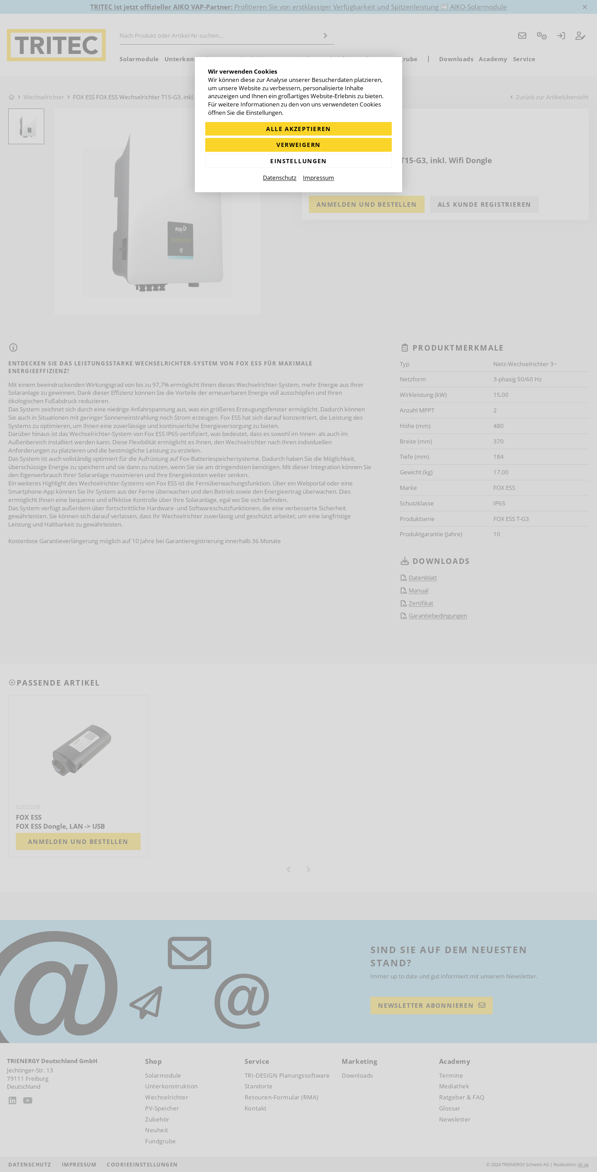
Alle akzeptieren (298, 129)
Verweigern (298, 145)
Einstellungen (298, 161)
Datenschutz (279, 178)
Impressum (318, 178)
